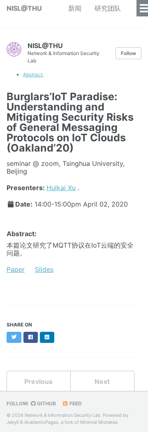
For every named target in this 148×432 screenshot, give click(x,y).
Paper (16, 269)
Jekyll (13, 422)
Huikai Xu (61, 188)
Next (102, 381)
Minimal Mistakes (99, 422)
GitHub (46, 403)
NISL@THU (24, 8)
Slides (44, 269)
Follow (128, 53)
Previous (38, 381)
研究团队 (108, 8)
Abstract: (33, 74)
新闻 (74, 8)
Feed (75, 403)
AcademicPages (41, 422)
